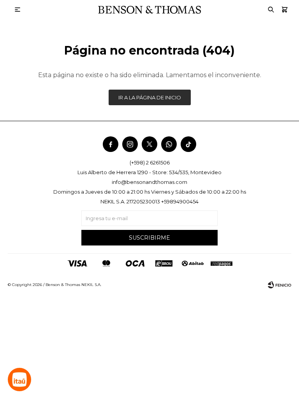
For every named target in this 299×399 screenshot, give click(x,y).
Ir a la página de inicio (149, 97)
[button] (284, 9)
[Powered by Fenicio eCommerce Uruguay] (279, 285)
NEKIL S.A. (91, 284)
